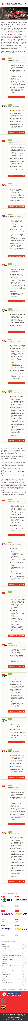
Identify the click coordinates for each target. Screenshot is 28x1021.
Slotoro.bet (14, 220)
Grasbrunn (14, 976)
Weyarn (14, 972)
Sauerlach (14, 963)
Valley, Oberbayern (14, 953)
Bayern (20, 989)
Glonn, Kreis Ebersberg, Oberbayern (14, 949)
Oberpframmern (14, 946)
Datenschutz (13, 1019)
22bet (23, 31)
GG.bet (13, 33)
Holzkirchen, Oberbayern (14, 970)
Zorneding (14, 980)
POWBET (15, 345)
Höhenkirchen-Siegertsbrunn (14, 951)
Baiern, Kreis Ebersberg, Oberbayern (14, 955)
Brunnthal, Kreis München (14, 959)
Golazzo (13, 64)
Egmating (14, 944)
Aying (17, 60)
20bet (18, 33)
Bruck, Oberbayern (14, 974)
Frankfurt (15, 482)
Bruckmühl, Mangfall (14, 982)
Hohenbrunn (14, 968)
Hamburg (3, 484)
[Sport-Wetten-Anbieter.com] (11, 4)
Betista (15, 110)
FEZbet (13, 396)
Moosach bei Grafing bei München (14, 965)
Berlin (8, 484)
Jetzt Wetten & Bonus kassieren (16, 97)
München (21, 482)
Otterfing (14, 961)
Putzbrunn (14, 985)
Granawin (13, 269)
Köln (13, 484)
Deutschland (12, 34)
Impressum (19, 1019)
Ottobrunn (14, 978)
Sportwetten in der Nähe (6, 989)
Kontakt (8, 1019)
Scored (13, 146)
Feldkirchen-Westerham (14, 957)
